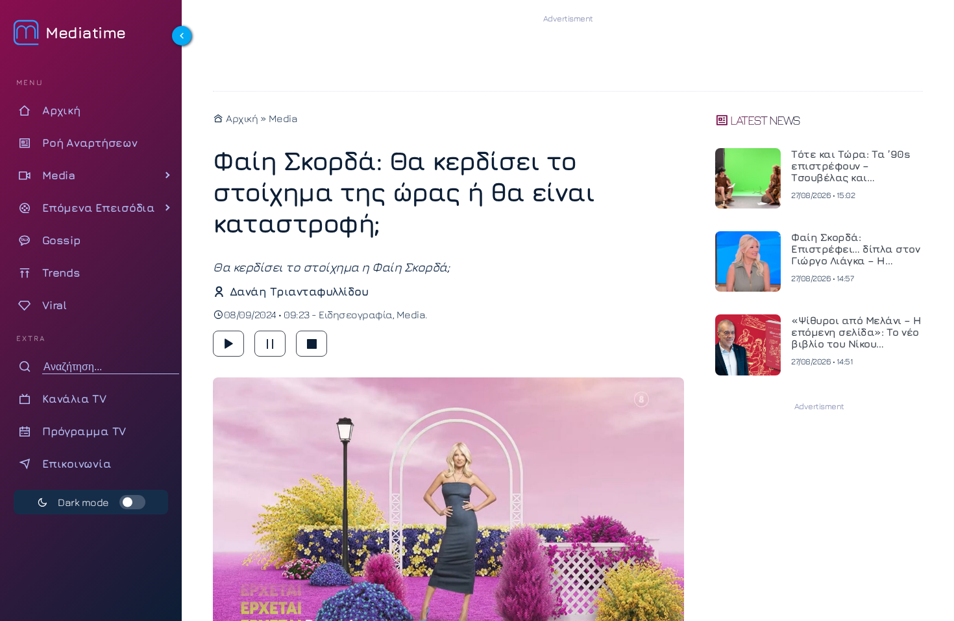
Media (283, 118)
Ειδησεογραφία (356, 314)
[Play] (228, 344)
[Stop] (311, 344)
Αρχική (241, 118)
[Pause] (270, 344)
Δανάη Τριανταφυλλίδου (299, 291)
